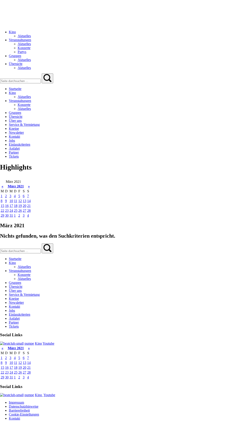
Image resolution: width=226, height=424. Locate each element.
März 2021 (16, 186)
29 (2, 215)
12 (20, 201)
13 (24, 201)
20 (24, 206)
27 (24, 210)
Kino (38, 343)
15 (2, 206)
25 (15, 210)
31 (11, 215)
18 (15, 206)
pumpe (29, 343)
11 (15, 201)
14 (29, 201)
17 (11, 206)
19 (20, 206)
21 (29, 206)
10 (11, 201)
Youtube (48, 343)
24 (11, 210)
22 (2, 210)
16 (7, 206)
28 (29, 210)
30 (7, 215)
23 (7, 210)
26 (20, 210)
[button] (47, 78)
